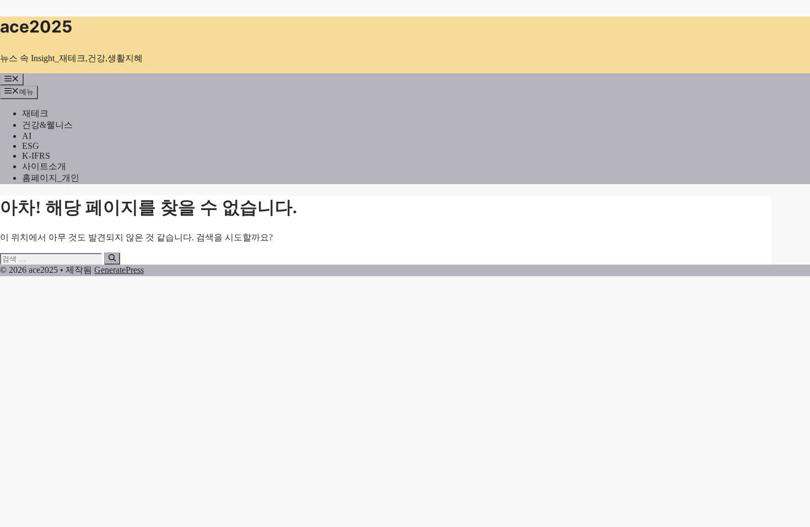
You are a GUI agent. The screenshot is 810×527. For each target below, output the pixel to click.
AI (26, 136)
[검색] (112, 258)
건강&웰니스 (47, 125)
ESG (30, 145)
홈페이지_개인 (50, 177)
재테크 (35, 113)
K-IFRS (36, 155)
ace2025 (36, 26)
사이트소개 (44, 166)
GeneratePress (119, 270)
